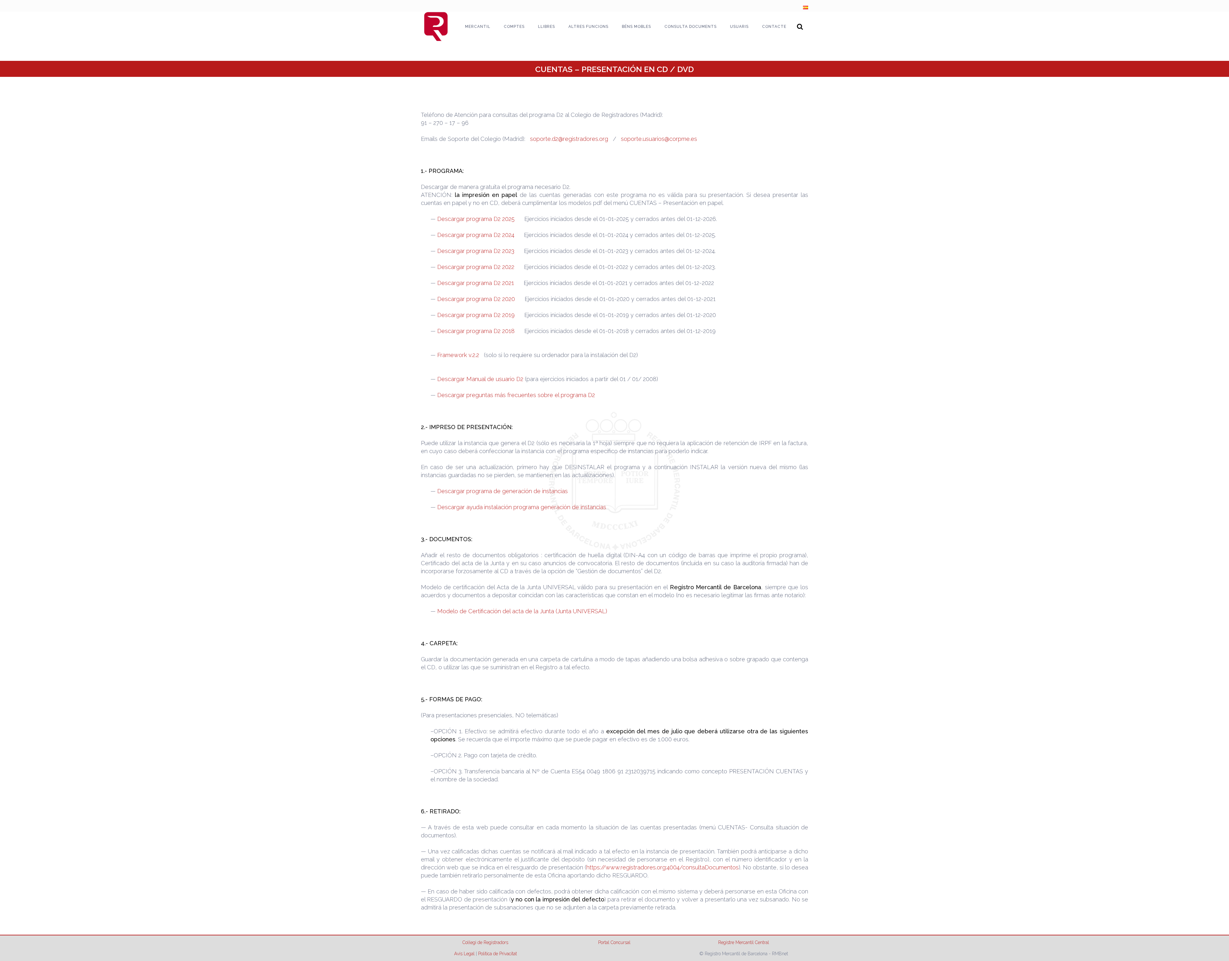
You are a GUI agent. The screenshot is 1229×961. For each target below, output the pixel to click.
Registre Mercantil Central (743, 942)
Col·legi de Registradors (485, 942)
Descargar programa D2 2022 (475, 267)
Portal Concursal (614, 942)
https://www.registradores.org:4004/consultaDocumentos (662, 867)
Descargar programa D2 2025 (476, 219)
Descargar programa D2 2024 (475, 235)
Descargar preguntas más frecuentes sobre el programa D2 (516, 395)
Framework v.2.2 (458, 355)
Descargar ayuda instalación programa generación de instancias (521, 507)
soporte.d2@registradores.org (569, 138)
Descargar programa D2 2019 (476, 315)
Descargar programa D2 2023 (475, 251)
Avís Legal (464, 953)
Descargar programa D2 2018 (476, 331)
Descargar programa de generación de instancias (502, 491)
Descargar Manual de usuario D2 (480, 379)
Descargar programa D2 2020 (476, 299)
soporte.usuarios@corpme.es (659, 138)
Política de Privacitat (497, 953)
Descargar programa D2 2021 (475, 283)
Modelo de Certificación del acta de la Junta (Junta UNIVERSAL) (522, 611)
